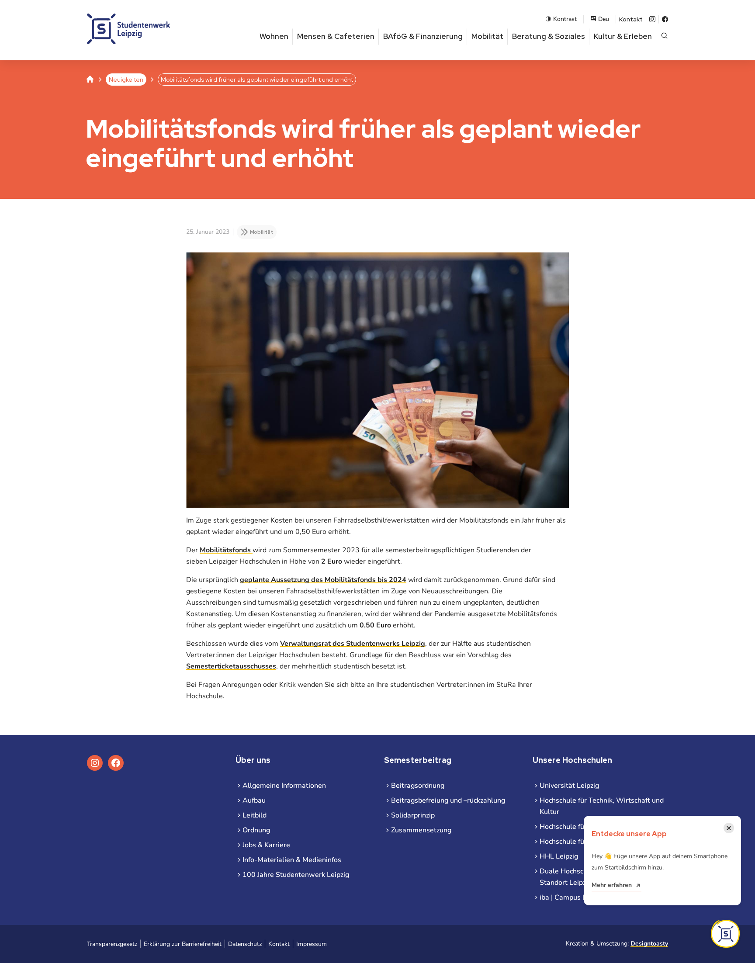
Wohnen (274, 36)
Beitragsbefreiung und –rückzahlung (448, 800)
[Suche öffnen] (664, 36)
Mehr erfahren (612, 885)
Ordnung (256, 830)
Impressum (311, 944)
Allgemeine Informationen (284, 785)
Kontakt (631, 19)
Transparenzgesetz (112, 944)
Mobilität (487, 36)
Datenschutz (245, 944)
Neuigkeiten (126, 79)
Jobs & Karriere (266, 845)
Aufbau (254, 800)
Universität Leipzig (569, 785)
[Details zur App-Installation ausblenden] (725, 933)
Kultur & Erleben (623, 36)
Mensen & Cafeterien (335, 36)
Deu (603, 19)
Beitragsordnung (417, 785)
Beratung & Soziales (548, 36)
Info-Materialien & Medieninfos (291, 860)
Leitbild (254, 815)
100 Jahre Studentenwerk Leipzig (295, 875)
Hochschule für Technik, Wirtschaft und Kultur (602, 806)
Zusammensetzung (421, 830)
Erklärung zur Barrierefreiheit (183, 944)
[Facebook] (665, 19)
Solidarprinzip (413, 815)
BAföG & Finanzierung (423, 36)
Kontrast (565, 19)
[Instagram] (652, 19)
